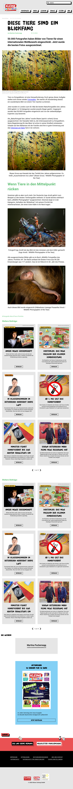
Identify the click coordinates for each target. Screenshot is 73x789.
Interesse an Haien (18, 128)
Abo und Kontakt (57, 757)
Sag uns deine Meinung (22, 744)
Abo (69, 11)
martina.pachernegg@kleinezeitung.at (36, 647)
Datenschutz (15, 759)
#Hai (11, 316)
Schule (52, 11)
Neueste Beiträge (5, 18)
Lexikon (43, 11)
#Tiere (15, 316)
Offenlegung (25, 757)
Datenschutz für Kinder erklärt (33, 759)
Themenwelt (25, 11)
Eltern (61, 11)
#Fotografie (5, 316)
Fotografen (32, 100)
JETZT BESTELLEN (36, 720)
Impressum (13, 757)
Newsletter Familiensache (49, 744)
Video (35, 11)
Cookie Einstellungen (55, 759)
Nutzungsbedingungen (40, 757)
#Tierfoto (20, 316)
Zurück (5, 734)
